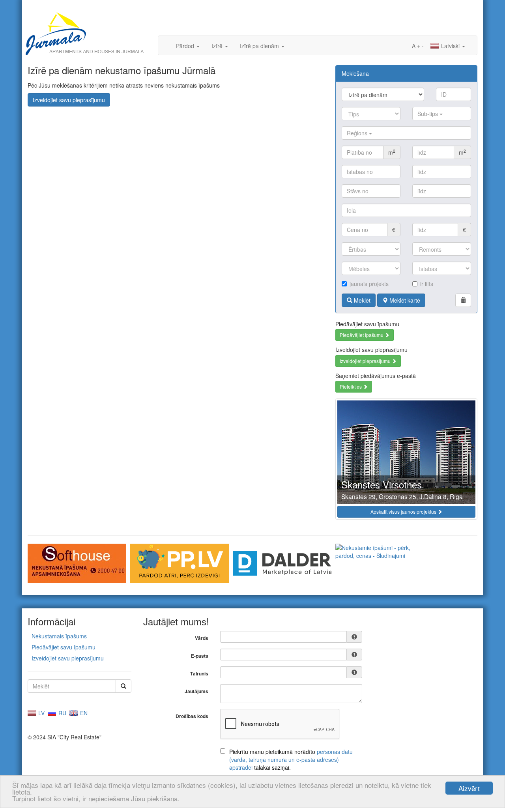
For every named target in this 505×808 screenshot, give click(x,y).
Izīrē (217, 46)
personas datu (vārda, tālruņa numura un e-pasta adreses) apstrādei (291, 759)
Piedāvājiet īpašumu (362, 334)
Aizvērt (469, 788)
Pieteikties (351, 386)
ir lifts (426, 284)
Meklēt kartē (404, 300)
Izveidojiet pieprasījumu (366, 360)
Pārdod (186, 46)
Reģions (358, 133)
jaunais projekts (369, 284)
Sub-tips (428, 114)
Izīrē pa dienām (260, 46)
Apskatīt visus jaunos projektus (404, 511)
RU (61, 713)
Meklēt (361, 300)
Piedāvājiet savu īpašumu (63, 647)
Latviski (450, 46)
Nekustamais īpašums (59, 636)
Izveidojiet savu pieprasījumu (69, 100)
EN (83, 713)
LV (41, 713)
